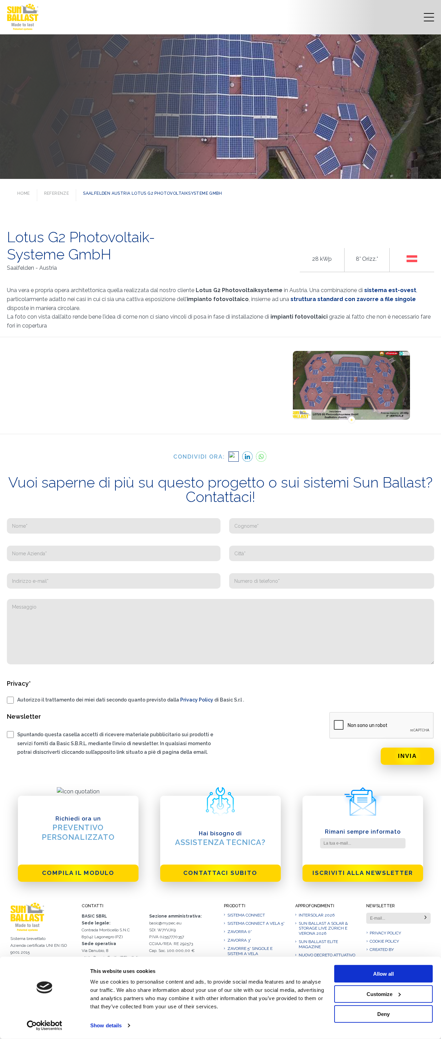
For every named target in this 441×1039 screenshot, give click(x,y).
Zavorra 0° (239, 931)
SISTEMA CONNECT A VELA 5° (256, 923)
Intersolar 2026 (317, 915)
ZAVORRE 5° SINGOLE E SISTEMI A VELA (250, 951)
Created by (382, 949)
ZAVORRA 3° (239, 940)
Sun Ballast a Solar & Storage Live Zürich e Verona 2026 (323, 928)
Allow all (383, 974)
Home (23, 193)
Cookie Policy (384, 941)
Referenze (56, 193)
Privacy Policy (196, 700)
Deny (383, 1014)
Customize (379, 994)
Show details (106, 1025)
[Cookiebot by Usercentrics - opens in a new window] (44, 1025)
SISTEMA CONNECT (246, 915)
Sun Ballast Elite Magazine (318, 944)
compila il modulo (78, 872)
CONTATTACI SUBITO (220, 872)
